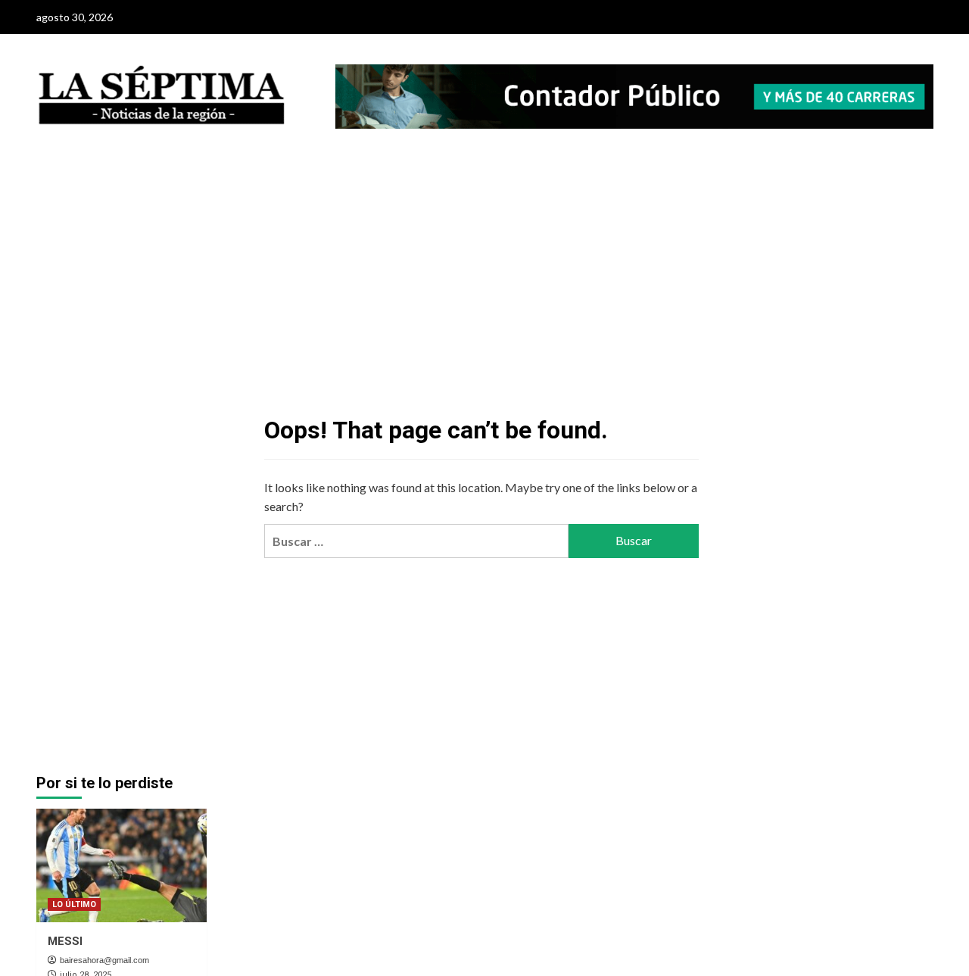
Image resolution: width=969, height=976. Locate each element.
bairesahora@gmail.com (104, 960)
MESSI (65, 941)
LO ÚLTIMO (74, 904)
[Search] (923, 177)
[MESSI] (121, 865)
